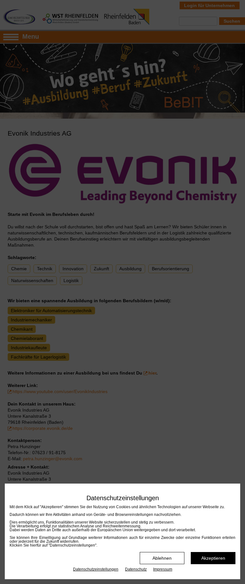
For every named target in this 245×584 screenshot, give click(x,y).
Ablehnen (162, 558)
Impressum (162, 569)
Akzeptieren (213, 558)
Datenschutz (136, 569)
